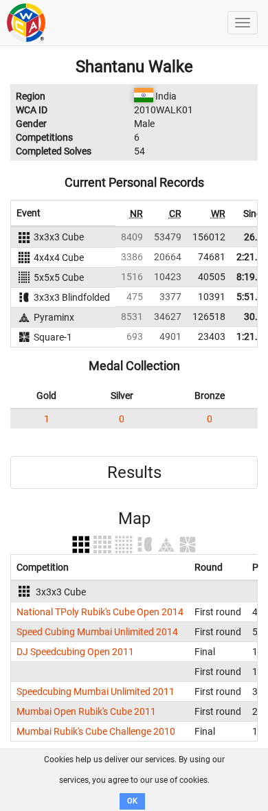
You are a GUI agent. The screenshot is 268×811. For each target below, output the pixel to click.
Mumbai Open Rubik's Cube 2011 (86, 711)
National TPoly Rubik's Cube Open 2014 (99, 611)
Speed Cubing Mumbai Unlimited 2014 (97, 631)
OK (132, 801)
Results (134, 472)
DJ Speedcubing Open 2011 (75, 651)
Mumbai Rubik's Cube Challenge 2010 (95, 731)
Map (134, 518)
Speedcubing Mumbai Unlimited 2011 (95, 691)
